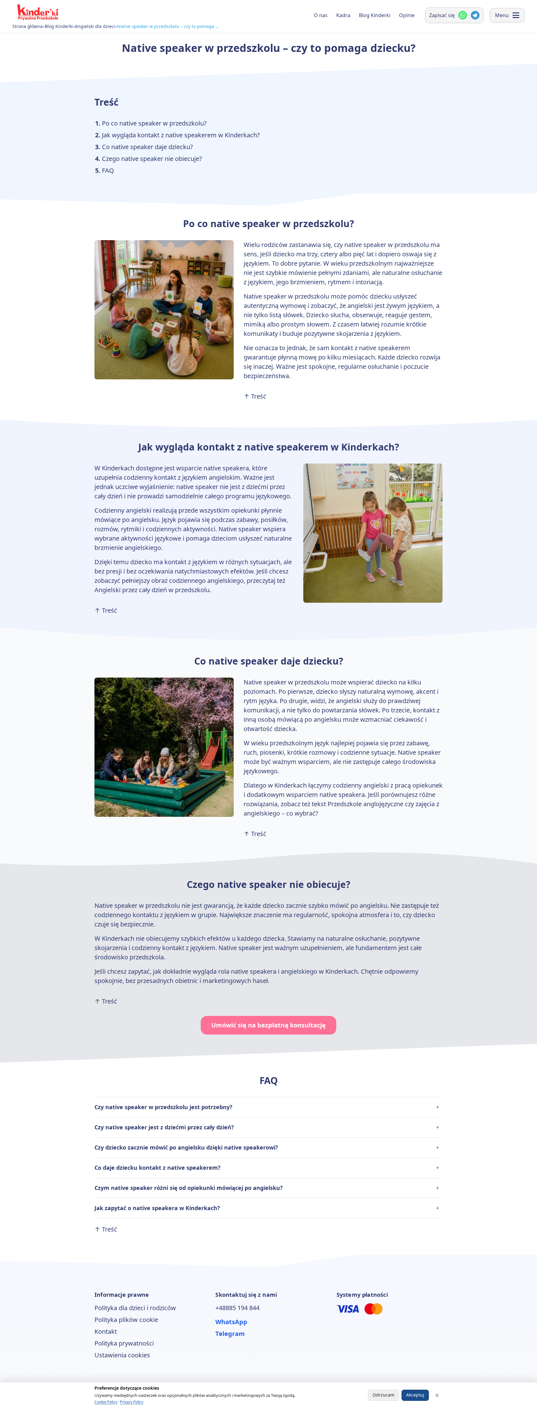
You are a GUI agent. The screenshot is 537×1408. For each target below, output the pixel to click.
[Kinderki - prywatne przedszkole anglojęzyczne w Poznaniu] (37, 12)
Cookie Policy (105, 1402)
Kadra (343, 15)
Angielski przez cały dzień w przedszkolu (151, 590)
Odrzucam (383, 1395)
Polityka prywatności (124, 1343)
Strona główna (27, 26)
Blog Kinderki (59, 26)
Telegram (230, 1333)
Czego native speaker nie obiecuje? (152, 158)
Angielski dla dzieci (95, 26)
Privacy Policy (131, 1402)
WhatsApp (231, 1322)
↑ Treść (255, 396)
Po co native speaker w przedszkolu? (154, 123)
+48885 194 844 (237, 1308)
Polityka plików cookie (126, 1319)
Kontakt (105, 1331)
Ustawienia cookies (122, 1355)
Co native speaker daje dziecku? (147, 147)
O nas (321, 15)
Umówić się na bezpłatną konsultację (268, 1025)
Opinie (407, 15)
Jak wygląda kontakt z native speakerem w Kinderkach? (181, 135)
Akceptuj (415, 1395)
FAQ (108, 170)
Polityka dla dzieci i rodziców (135, 1308)
